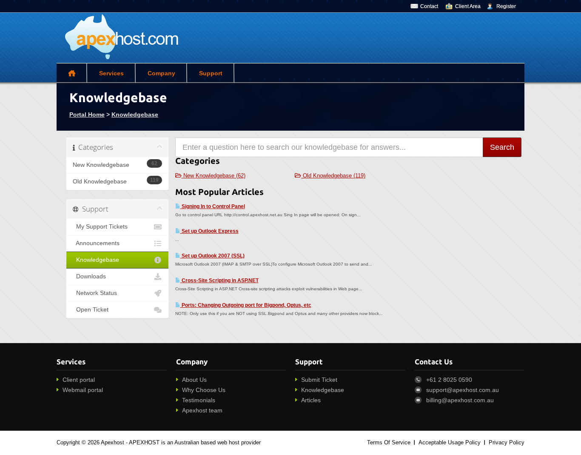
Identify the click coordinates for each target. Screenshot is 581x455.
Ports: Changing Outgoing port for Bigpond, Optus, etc (245, 305)
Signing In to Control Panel (212, 206)
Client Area (468, 6)
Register (506, 6)
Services (111, 73)
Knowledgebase (134, 114)
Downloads (89, 276)
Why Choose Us (203, 389)
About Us (194, 379)
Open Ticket (90, 309)
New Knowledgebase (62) (213, 175)
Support (210, 73)
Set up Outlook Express (209, 231)
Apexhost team (202, 410)
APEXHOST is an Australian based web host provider (195, 442)
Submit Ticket (319, 379)
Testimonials (198, 400)
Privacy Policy (506, 442)
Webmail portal (83, 389)
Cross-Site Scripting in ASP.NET (219, 280)
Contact (429, 6)
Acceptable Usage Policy (450, 442)
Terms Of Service (388, 442)
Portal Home (87, 114)
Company (161, 73)
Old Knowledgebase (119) (333, 175)
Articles (311, 400)
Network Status (95, 293)
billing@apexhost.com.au (460, 400)
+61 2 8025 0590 (449, 379)
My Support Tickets (100, 226)
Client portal (79, 379)
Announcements (96, 243)
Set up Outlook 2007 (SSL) (212, 256)
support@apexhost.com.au (462, 389)
